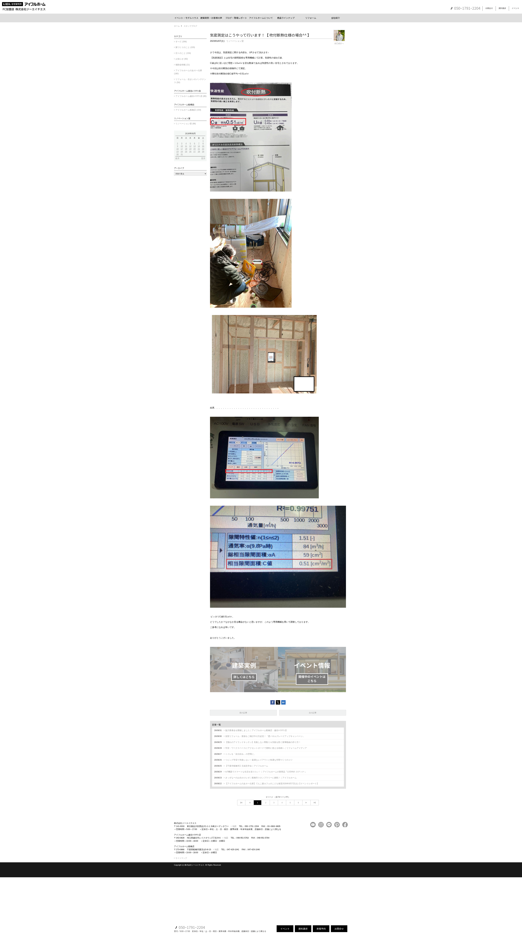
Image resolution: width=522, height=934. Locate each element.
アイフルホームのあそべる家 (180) (188, 72)
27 (194, 151)
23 (177, 151)
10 (182, 146)
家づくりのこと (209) (185, 47)
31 (182, 154)
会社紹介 (335, 17)
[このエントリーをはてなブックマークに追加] (283, 702)
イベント (515, 8)
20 (194, 149)
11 (186, 146)
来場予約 (321, 928)
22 (203, 149)
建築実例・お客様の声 (211, 17)
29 (203, 151)
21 (199, 149)
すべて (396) (181, 41)
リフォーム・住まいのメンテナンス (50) (190, 81)
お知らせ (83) (181, 59)
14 (199, 146)
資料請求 (502, 8)
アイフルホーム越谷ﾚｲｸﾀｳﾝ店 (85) (190, 96)
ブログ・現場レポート (236, 17)
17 (182, 149)
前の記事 (243, 713)
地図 (234, 826)
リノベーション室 (235, 41)
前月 (177, 158)
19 (190, 149)
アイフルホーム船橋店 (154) (188, 110)
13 (194, 146)
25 (186, 151)
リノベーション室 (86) (185, 123)
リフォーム (310, 17)
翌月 (203, 158)
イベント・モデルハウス (186, 17)
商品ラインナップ (286, 17)
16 (177, 149)
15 (203, 146)
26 (190, 151)
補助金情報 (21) (182, 65)
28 (199, 151)
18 (186, 149)
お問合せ (489, 8)
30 (177, 154)
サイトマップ (181, 858)
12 (190, 146)
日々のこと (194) (183, 53)
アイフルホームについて (261, 17)
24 (182, 151)
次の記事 (312, 713)
